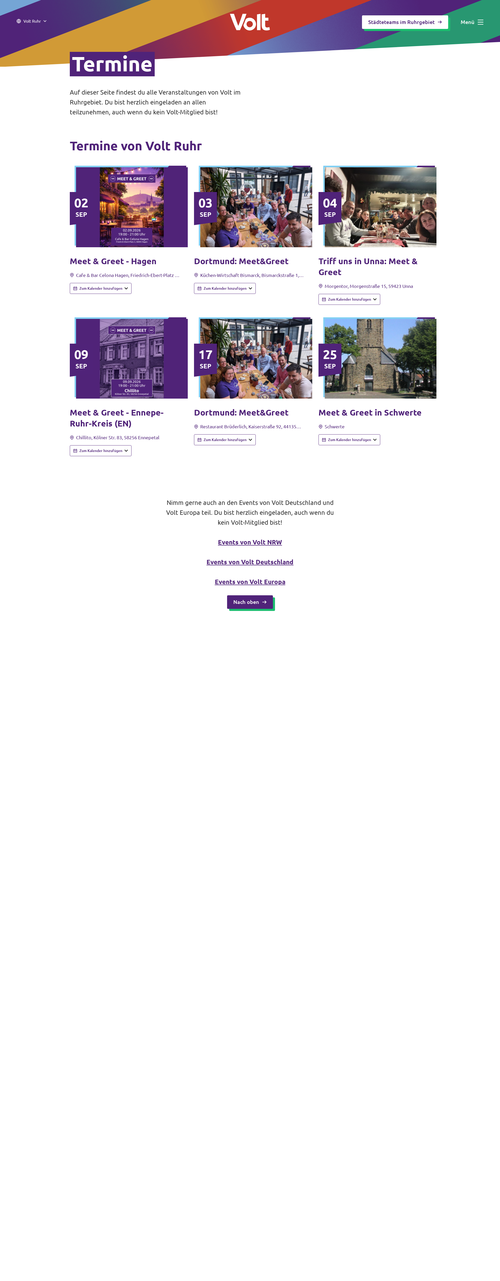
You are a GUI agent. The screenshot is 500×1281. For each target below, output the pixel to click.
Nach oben (246, 602)
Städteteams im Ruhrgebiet (401, 22)
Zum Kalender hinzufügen (100, 288)
